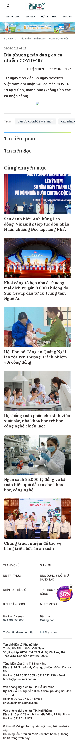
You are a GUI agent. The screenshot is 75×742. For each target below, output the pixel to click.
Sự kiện (30, 16)
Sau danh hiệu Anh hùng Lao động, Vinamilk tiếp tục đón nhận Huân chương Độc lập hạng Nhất (36, 224)
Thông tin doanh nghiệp (18, 632)
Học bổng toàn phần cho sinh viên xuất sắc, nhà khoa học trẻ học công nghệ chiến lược (37, 420)
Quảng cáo (47, 620)
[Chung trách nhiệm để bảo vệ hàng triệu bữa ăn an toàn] (37, 518)
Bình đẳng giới (14, 604)
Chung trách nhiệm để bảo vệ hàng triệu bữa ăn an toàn (32, 546)
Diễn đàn (40, 38)
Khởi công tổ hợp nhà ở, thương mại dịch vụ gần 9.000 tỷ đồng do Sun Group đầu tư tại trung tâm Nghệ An (36, 290)
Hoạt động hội (58, 38)
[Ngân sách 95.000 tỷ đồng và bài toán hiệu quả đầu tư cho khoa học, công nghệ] (37, 455)
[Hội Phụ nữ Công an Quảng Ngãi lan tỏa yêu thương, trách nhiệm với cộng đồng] (37, 327)
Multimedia (49, 604)
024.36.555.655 (13, 620)
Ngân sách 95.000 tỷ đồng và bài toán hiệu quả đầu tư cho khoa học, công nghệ (35, 484)
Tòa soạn (50, 632)
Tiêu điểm (25, 38)
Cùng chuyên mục (25, 168)
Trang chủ (12, 16)
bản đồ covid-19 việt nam (35, 121)
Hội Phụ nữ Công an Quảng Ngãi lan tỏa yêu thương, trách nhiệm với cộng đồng (35, 357)
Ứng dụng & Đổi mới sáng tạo (55, 577)
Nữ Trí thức (49, 16)
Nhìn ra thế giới (15, 590)
